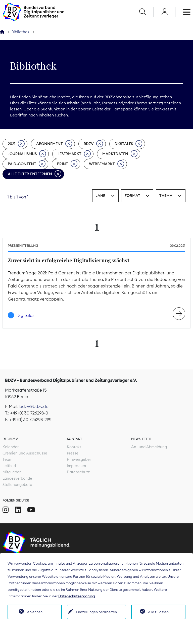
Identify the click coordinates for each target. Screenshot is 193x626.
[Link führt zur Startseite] (33, 12)
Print (62, 163)
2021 (11, 143)
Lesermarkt (69, 153)
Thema (165, 195)
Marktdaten (115, 153)
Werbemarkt (102, 163)
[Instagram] (6, 509)
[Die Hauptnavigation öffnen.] (186, 12)
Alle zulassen (158, 612)
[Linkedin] (18, 509)
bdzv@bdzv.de (34, 406)
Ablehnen (34, 612)
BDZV (89, 143)
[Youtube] (31, 509)
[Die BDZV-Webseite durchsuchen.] (142, 12)
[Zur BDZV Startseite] (2, 32)
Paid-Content (22, 163)
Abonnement (49, 143)
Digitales (124, 143)
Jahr (101, 195)
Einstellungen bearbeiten (96, 612)
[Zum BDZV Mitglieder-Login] (164, 12)
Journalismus (22, 153)
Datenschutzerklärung (76, 596)
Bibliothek (20, 31)
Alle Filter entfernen (30, 174)
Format (132, 195)
